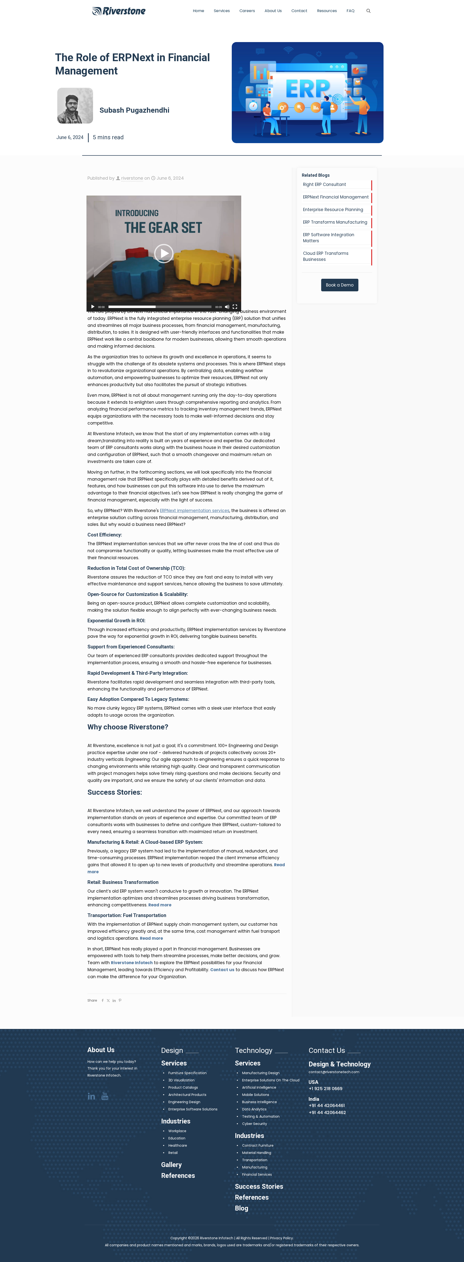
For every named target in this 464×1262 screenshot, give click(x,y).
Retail (173, 1152)
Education (176, 1138)
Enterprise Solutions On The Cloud (270, 1080)
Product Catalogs (183, 1087)
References (178, 1176)
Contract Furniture (258, 1145)
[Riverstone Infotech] (118, 11)
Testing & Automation (261, 1116)
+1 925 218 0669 (325, 1089)
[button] (164, 253)
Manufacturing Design (261, 1073)
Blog (241, 1208)
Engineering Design (184, 1102)
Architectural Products (187, 1094)
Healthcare (177, 1145)
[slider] (160, 307)
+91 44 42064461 (327, 1105)
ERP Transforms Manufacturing (335, 222)
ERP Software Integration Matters (328, 238)
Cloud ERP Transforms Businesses (325, 256)
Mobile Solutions (255, 1094)
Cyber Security (254, 1123)
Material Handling (256, 1152)
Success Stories (259, 1186)
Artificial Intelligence (259, 1087)
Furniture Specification (187, 1073)
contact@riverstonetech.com (334, 1072)
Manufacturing (254, 1167)
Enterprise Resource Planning (333, 210)
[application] (164, 254)
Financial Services (257, 1174)
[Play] (92, 306)
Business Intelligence (259, 1102)
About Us (101, 1050)
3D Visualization (181, 1080)
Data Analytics (254, 1109)
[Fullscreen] (234, 306)
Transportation (254, 1160)
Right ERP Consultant (324, 184)
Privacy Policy (281, 1238)
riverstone (132, 178)
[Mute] (227, 306)
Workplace (177, 1131)
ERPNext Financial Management (336, 197)
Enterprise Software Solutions (193, 1109)
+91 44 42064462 (327, 1112)
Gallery (171, 1165)
